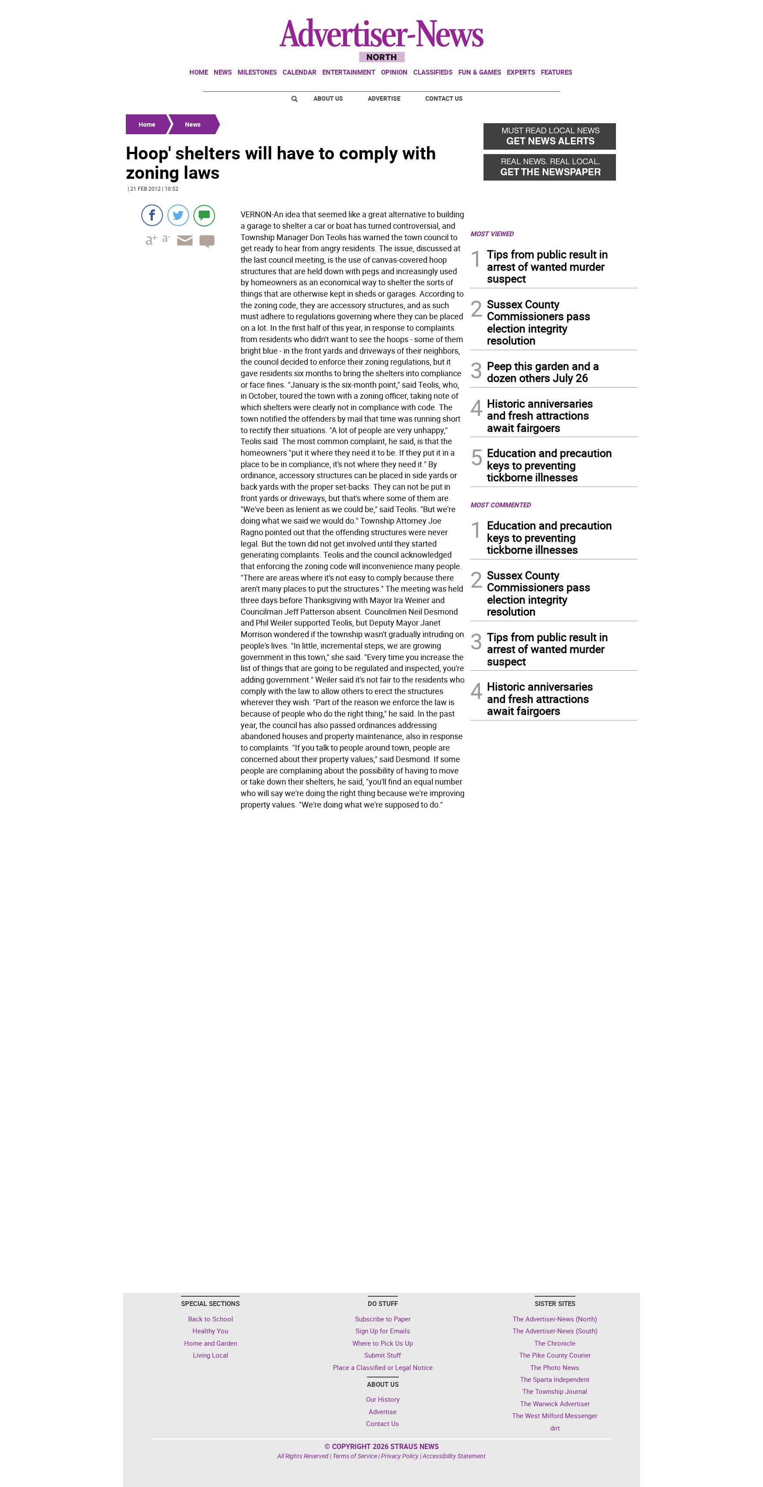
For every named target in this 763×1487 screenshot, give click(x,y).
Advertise (384, 98)
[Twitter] (178, 215)
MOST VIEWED (492, 233)
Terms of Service (354, 1456)
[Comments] (204, 215)
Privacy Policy (400, 1456)
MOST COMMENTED (500, 504)
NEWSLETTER (566, 10)
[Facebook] (152, 215)
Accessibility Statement (454, 1456)
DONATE (616, 10)
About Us (328, 98)
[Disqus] (295, 933)
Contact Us (444, 98)
